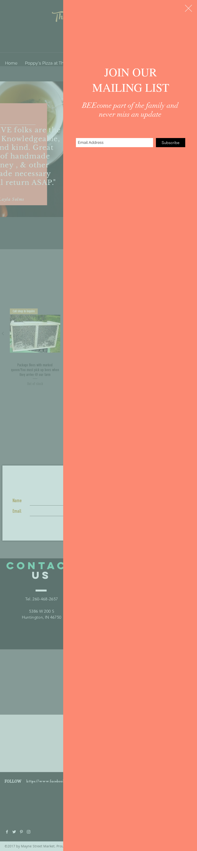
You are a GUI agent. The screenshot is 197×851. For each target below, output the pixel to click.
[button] (188, 8)
